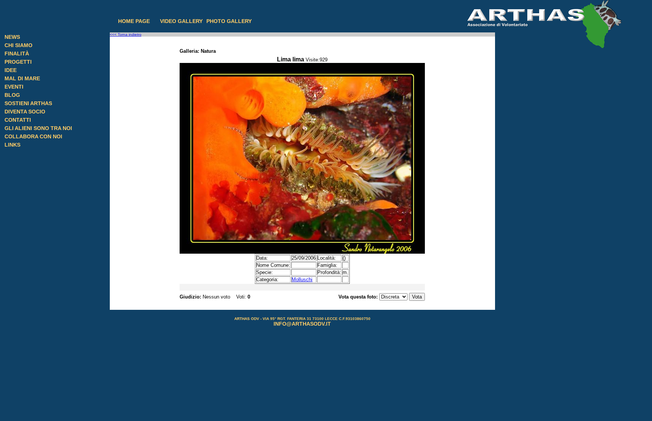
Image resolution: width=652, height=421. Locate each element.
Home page (134, 21)
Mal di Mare (22, 78)
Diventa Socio (25, 112)
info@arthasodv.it (302, 324)
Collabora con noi (33, 136)
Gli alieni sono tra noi (38, 128)
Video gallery (181, 21)
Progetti (18, 62)
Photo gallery (229, 21)
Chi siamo (18, 45)
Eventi (14, 87)
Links (12, 145)
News (12, 37)
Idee (11, 70)
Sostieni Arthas (28, 103)
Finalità (17, 54)
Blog (12, 95)
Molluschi (302, 279)
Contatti (18, 120)
